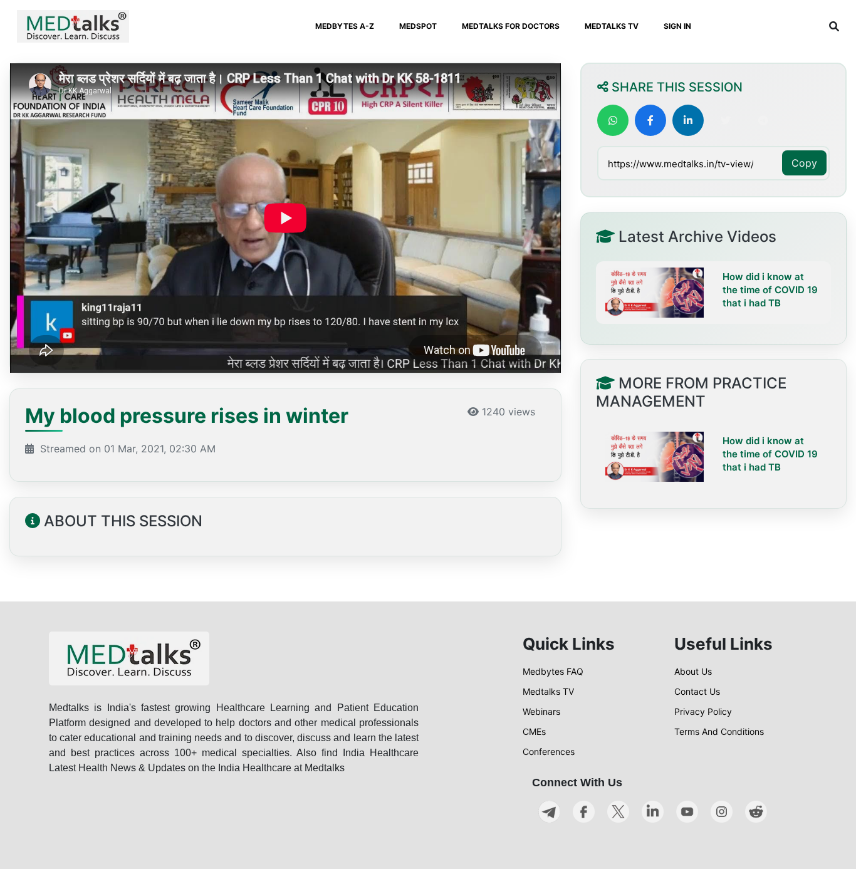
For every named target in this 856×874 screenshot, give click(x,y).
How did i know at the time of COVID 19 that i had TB (770, 290)
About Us (693, 671)
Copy (804, 163)
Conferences (549, 751)
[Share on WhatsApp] (613, 120)
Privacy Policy (703, 711)
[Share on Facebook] (650, 120)
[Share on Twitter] (725, 120)
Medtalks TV (548, 691)
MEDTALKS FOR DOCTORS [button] (511, 26)
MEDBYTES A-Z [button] (344, 26)
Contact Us (697, 691)
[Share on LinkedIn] (688, 120)
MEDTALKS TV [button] (612, 26)
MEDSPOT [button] (418, 26)
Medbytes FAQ (553, 671)
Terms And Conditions (719, 731)
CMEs (534, 731)
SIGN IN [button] (677, 26)
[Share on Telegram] (763, 120)
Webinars (541, 711)
